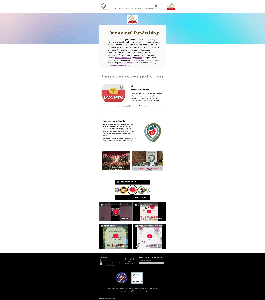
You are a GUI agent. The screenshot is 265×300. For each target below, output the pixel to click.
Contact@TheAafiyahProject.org (111, 262)
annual (118, 57)
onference (126, 57)
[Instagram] (128, 259)
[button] (156, 5)
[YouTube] (133, 259)
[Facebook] (126, 259)
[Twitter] (131, 259)
